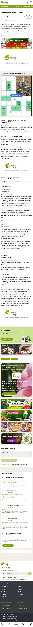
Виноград (15, 482)
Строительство (5, 495)
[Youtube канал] (7, 568)
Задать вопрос (6, 339)
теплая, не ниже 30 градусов (12, 390)
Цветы (21, 480)
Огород (6, 480)
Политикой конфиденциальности (11, 579)
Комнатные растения (7, 482)
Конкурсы (3, 589)
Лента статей (4, 584)
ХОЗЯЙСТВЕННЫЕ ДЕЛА (6, 608)
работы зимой (15, 358)
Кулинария (12, 495)
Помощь (3, 594)
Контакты (3, 596)
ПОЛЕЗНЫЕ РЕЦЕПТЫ (22, 608)
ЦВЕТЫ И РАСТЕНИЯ (25, 6)
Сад (3, 480)
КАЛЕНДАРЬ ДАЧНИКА (6, 6)
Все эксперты (7, 545)
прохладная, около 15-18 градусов (14, 386)
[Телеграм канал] (2, 568)
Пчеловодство (11, 497)
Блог (19, 584)
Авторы (19, 586)
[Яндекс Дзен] (9, 568)
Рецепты (3, 591)
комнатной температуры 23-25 (13, 388)
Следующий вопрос (9, 394)
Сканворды (15, 620)
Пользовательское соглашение (8, 618)
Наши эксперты (7, 473)
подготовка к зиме (6, 358)
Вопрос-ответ (4, 586)
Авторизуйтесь (5, 464)
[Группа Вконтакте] (4, 568)
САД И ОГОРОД (16, 6)
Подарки (20, 589)
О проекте (20, 594)
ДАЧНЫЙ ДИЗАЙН (21, 605)
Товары (19, 591)
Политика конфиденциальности (9, 616)
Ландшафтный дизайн (14, 480)
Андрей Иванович (9, 16)
